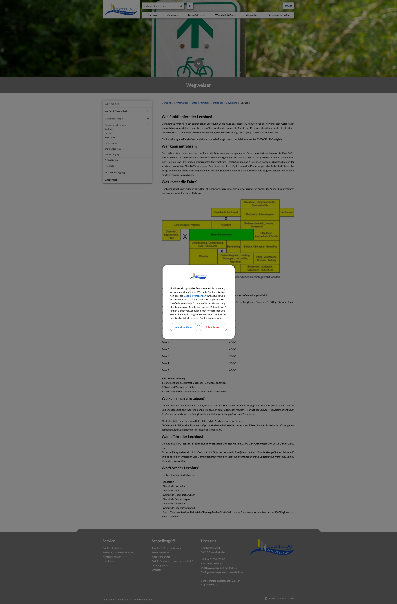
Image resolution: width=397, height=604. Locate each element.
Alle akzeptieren (183, 327)
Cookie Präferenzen (195, 295)
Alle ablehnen (213, 327)
